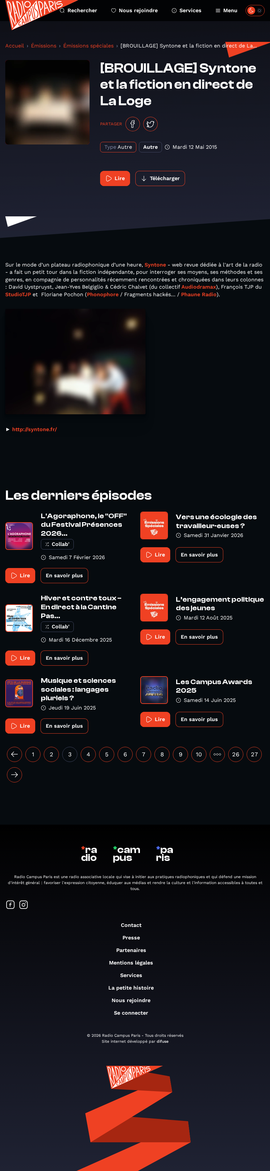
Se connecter (131, 1013)
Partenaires (131, 950)
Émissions (43, 46)
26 (235, 754)
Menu (230, 10)
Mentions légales (131, 963)
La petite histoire (131, 988)
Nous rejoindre (138, 10)
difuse (163, 1041)
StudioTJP (18, 294)
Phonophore (103, 294)
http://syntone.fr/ (34, 429)
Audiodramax (198, 287)
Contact (131, 925)
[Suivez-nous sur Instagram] (23, 905)
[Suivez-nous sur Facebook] (10, 905)
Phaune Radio (199, 294)
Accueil (14, 46)
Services (190, 10)
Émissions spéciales (88, 46)
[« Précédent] (14, 754)
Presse (131, 937)
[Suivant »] (14, 775)
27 (254, 754)
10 (199, 754)
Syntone (155, 265)
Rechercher (82, 10)
